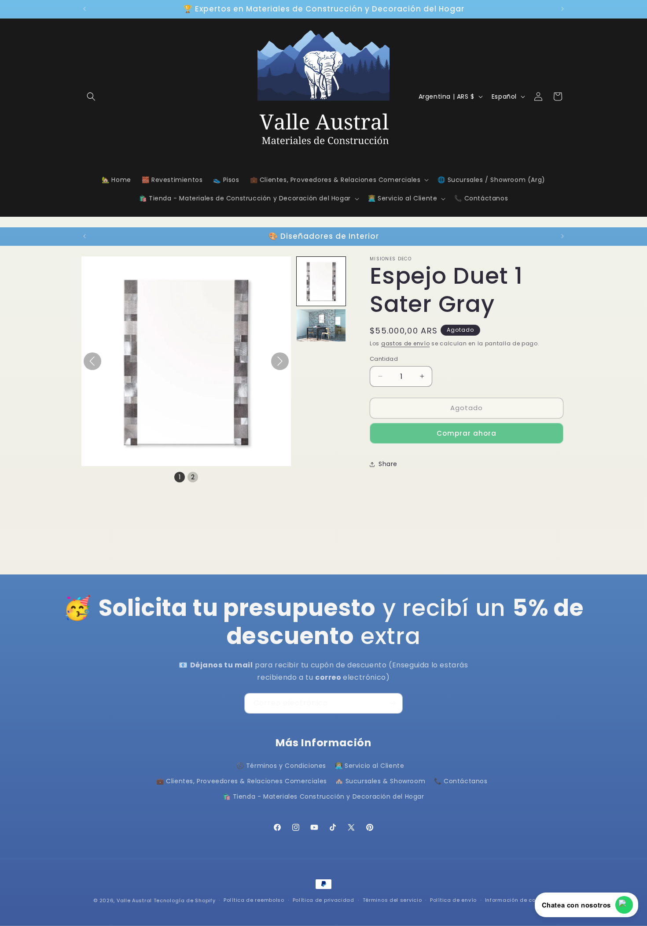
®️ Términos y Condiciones (281, 765)
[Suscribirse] (392, 703)
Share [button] (388, 463)
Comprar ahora (466, 433)
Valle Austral (134, 900)
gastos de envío (405, 343)
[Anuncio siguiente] (562, 8)
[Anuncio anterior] (84, 8)
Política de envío (453, 900)
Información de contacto (519, 900)
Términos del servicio (392, 900)
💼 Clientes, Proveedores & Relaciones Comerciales (241, 781)
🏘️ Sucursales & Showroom (380, 781)
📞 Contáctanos (461, 781)
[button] (91, 96)
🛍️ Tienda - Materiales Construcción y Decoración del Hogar (323, 796)
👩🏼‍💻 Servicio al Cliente (369, 765)
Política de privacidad (323, 900)
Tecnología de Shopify (185, 900)
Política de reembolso (254, 900)
